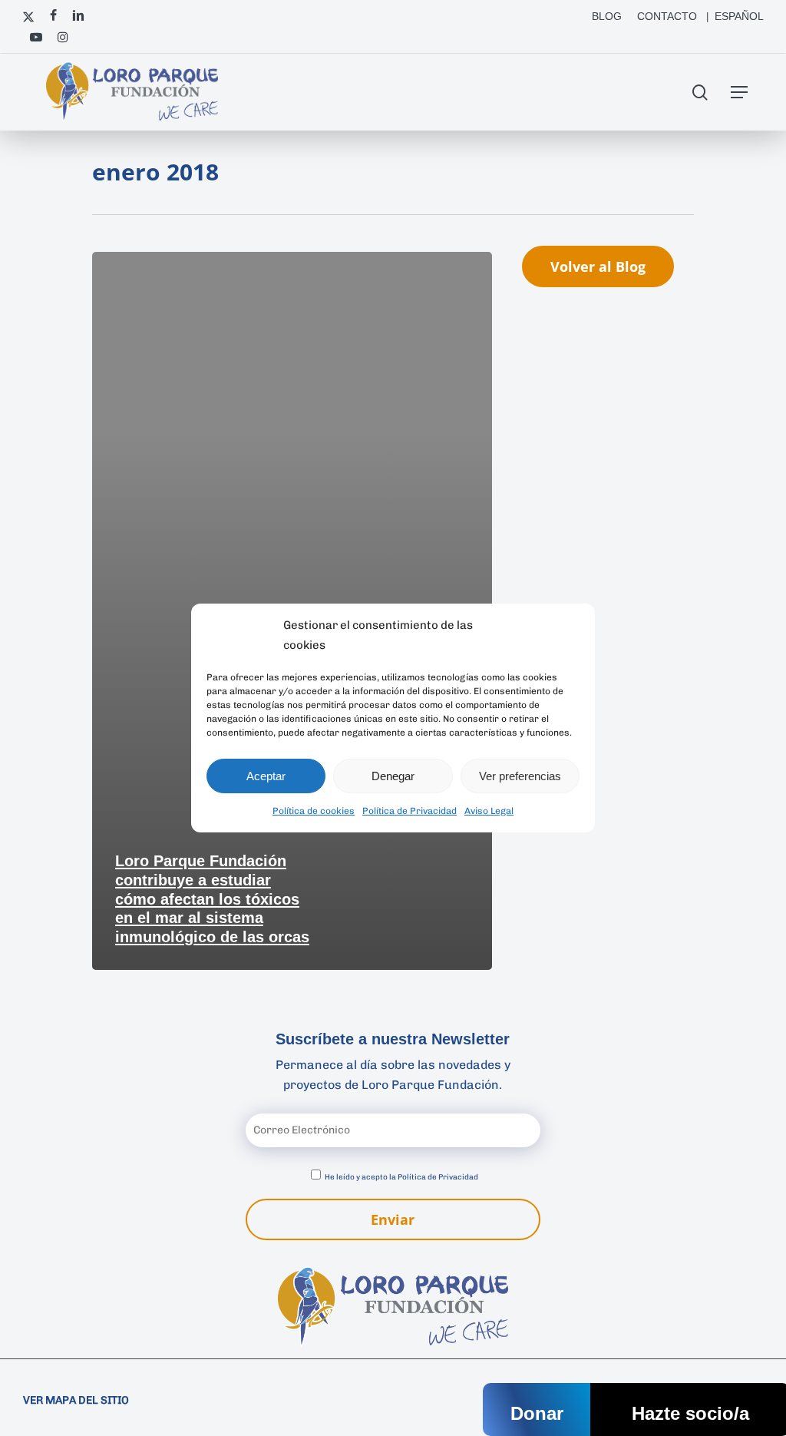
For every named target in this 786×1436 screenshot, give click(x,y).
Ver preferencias (520, 776)
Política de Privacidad (409, 811)
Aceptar (266, 776)
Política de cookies (313, 811)
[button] (739, 92)
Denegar (393, 776)
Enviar (392, 1219)
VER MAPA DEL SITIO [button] (76, 1400)
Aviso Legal (489, 811)
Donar (536, 1413)
